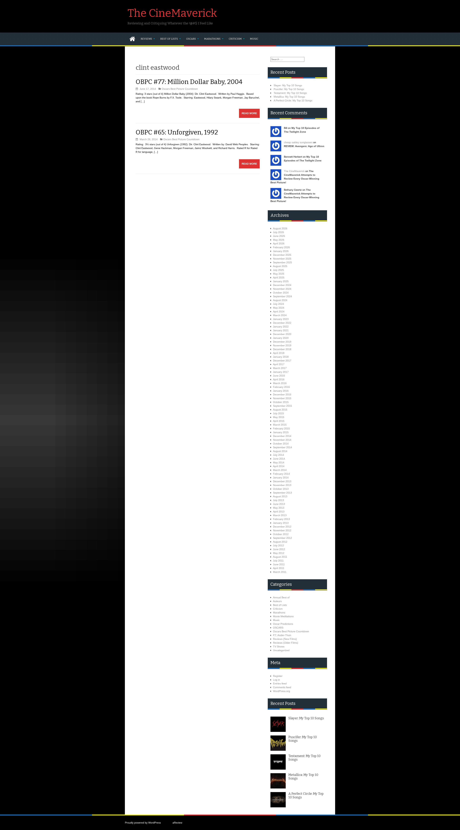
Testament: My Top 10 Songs (290, 92)
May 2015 (278, 417)
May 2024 (278, 307)
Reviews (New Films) (285, 639)
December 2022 (282, 322)
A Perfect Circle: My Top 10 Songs (293, 100)
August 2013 (280, 496)
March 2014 (280, 470)
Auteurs (277, 601)
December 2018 (282, 349)
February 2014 (281, 473)
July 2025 (278, 270)
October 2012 (281, 534)
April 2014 (278, 466)
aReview (177, 822)
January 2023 (281, 319)
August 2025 (280, 266)
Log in (276, 679)
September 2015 (282, 405)
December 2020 (282, 334)
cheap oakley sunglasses (298, 142)
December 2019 (282, 341)
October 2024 (281, 292)
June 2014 (279, 458)
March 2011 (279, 571)
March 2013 (280, 515)
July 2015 (278, 413)
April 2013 (278, 511)
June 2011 (279, 564)
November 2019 (282, 345)
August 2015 (280, 409)
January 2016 (281, 390)
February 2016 (281, 387)
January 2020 (281, 337)
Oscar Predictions (283, 623)
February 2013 (281, 519)
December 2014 (282, 436)
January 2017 (281, 371)
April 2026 (278, 243)
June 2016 (279, 375)
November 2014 (282, 439)
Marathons (212, 38)
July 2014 (278, 454)
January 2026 (281, 251)
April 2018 (278, 353)
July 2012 (278, 545)
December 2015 (282, 394)
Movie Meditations (283, 616)
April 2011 (278, 568)
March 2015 (280, 424)
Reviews (146, 38)
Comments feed (282, 687)
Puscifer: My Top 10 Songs (289, 89)
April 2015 (278, 420)
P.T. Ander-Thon (282, 635)
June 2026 (279, 236)
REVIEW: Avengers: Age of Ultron (304, 146)
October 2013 (281, 488)
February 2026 (281, 247)
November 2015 (282, 398)
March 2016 (280, 383)
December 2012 (282, 526)
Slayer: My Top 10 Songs (288, 85)
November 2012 (282, 530)
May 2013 (278, 507)
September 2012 (282, 537)
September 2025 (282, 262)
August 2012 (280, 541)
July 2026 (278, 232)
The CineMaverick (172, 13)
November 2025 (282, 258)
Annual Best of (281, 597)
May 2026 (278, 239)
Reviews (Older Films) (285, 642)
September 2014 (282, 447)
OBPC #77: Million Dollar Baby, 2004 (189, 82)
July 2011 (278, 560)
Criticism (235, 38)
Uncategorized (281, 650)
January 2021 (281, 330)
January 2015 (281, 432)
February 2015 (281, 428)
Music (254, 38)
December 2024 (282, 285)
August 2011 (280, 556)
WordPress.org (281, 691)
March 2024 (280, 315)
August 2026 (280, 228)
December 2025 (282, 254)
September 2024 (282, 296)
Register (277, 676)
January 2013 (281, 522)
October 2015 (281, 402)
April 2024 (278, 311)
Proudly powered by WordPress (143, 822)
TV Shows (278, 646)
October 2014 (281, 443)
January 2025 (281, 281)
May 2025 (278, 273)
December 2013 (282, 481)
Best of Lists (169, 38)
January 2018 (281, 356)
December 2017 (282, 360)
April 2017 (278, 364)
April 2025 (278, 277)
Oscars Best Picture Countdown (180, 88)
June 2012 (279, 549)
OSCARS (191, 38)
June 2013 (279, 504)
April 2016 (278, 379)
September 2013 (282, 492)
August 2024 (280, 300)
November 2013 (282, 485)
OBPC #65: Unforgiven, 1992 (177, 132)
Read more (249, 113)
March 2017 (280, 368)
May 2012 (278, 553)
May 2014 (278, 462)
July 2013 (278, 500)
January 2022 (281, 326)
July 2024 (278, 303)
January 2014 (281, 477)
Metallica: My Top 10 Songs (289, 96)
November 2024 (282, 288)
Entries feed (280, 683)
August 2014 (280, 451)
